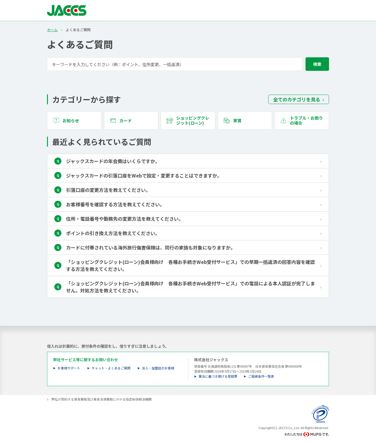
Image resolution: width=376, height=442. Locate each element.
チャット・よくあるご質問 (111, 368)
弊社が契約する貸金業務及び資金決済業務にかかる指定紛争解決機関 (101, 399)
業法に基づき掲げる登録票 (218, 376)
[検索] (317, 64)
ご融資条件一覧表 (261, 376)
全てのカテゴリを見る (296, 99)
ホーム (52, 29)
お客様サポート (69, 368)
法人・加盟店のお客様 (158, 368)
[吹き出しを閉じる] (365, 405)
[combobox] (188, 64)
